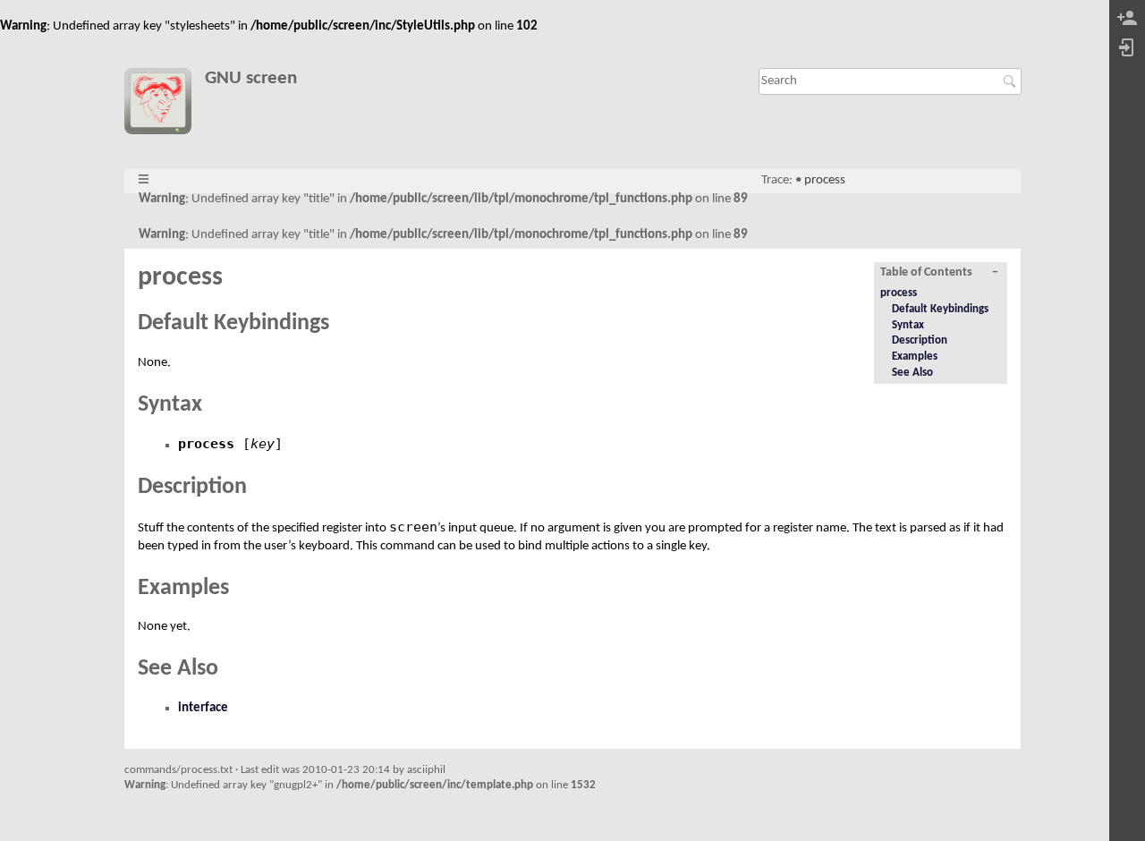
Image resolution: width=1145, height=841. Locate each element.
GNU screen (251, 78)
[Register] (1127, 19)
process (824, 180)
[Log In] (1127, 49)
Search (1012, 81)
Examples (914, 356)
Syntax (908, 325)
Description (919, 340)
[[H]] (164, 104)
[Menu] (143, 180)
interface (203, 708)
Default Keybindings (940, 309)
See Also (912, 372)
